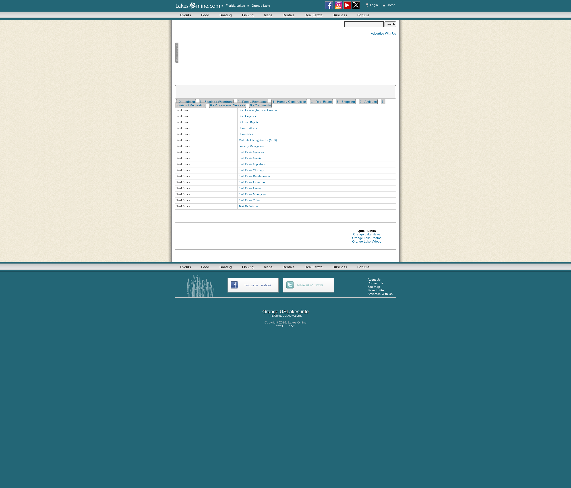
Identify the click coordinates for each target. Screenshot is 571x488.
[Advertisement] (259, 52)
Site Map (374, 286)
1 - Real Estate (321, 101)
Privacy (279, 325)
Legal (292, 325)
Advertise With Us (383, 33)
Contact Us (375, 283)
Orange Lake (261, 5)
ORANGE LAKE (282, 316)
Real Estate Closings (251, 170)
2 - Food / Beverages (252, 101)
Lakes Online (297, 322)
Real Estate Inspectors (252, 182)
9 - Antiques (368, 101)
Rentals (288, 15)
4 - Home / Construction (289, 101)
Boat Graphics (247, 116)
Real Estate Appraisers (252, 164)
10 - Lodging (186, 101)
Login (374, 5)
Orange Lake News (366, 234)
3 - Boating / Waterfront (216, 101)
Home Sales (246, 134)
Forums (363, 15)
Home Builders (248, 128)
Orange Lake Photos (366, 238)
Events (185, 15)
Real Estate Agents (250, 158)
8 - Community (260, 105)
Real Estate (313, 15)
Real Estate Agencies (251, 152)
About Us (374, 279)
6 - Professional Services (227, 105)
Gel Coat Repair (248, 122)
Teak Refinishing (249, 206)
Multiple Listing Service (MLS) (258, 140)
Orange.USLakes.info (285, 311)
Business (340, 15)
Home (391, 5)
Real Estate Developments (254, 176)
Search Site (376, 290)
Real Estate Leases (250, 188)
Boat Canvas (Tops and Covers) (258, 110)
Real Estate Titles (249, 200)
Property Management (252, 146)
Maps (268, 15)
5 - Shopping (346, 101)
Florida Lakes (235, 5)
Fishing (248, 15)
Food (205, 15)
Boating (225, 15)
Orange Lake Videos (366, 241)
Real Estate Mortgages (252, 194)
